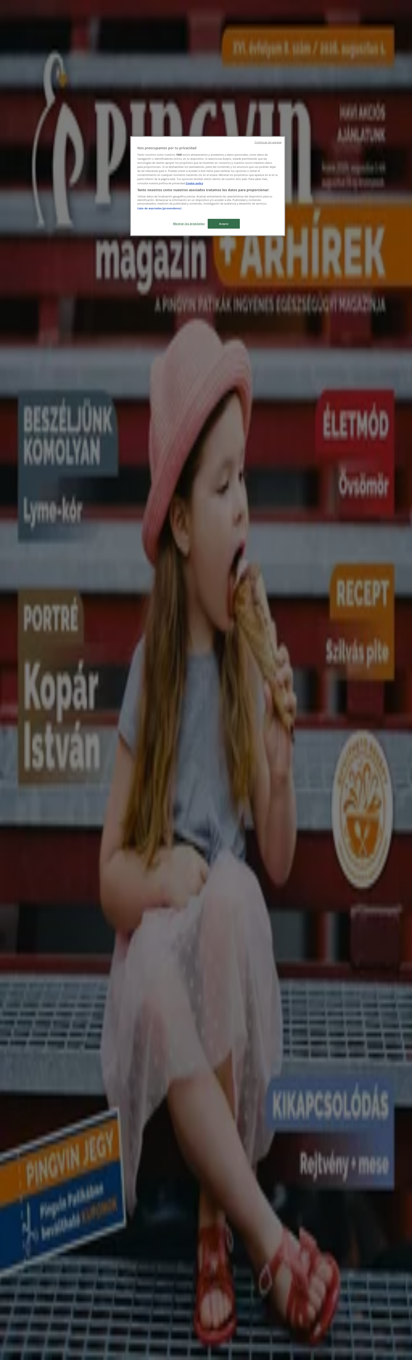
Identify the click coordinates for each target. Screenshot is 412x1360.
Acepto (223, 224)
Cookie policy (194, 183)
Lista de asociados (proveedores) (159, 208)
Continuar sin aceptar (268, 142)
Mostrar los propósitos (189, 223)
